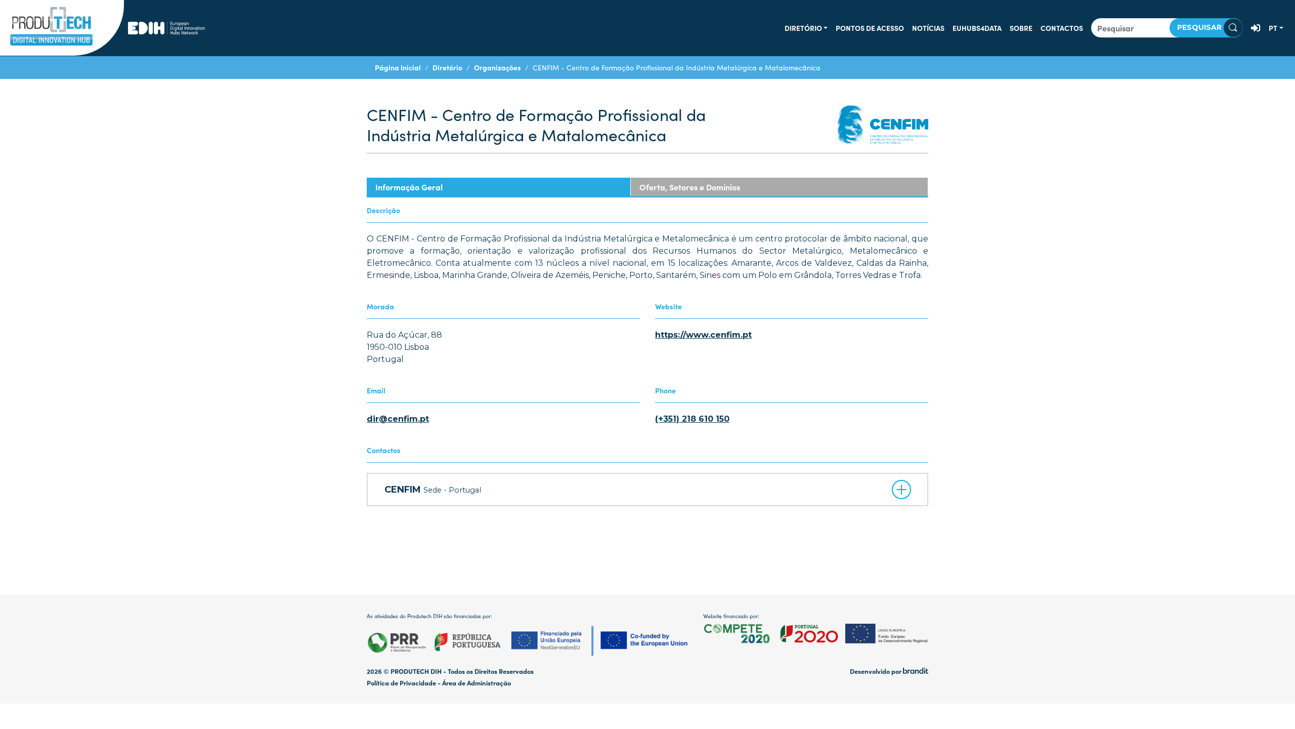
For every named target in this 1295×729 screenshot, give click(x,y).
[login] (1256, 27)
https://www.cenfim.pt (703, 335)
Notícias (928, 28)
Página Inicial (398, 67)
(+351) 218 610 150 (692, 419)
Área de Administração (476, 682)
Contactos (1062, 28)
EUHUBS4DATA (977, 28)
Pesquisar (1200, 27)
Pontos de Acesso (870, 28)
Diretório (803, 28)
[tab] (499, 187)
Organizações (497, 67)
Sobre (1021, 28)
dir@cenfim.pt (398, 419)
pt (1273, 28)
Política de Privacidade (401, 682)
